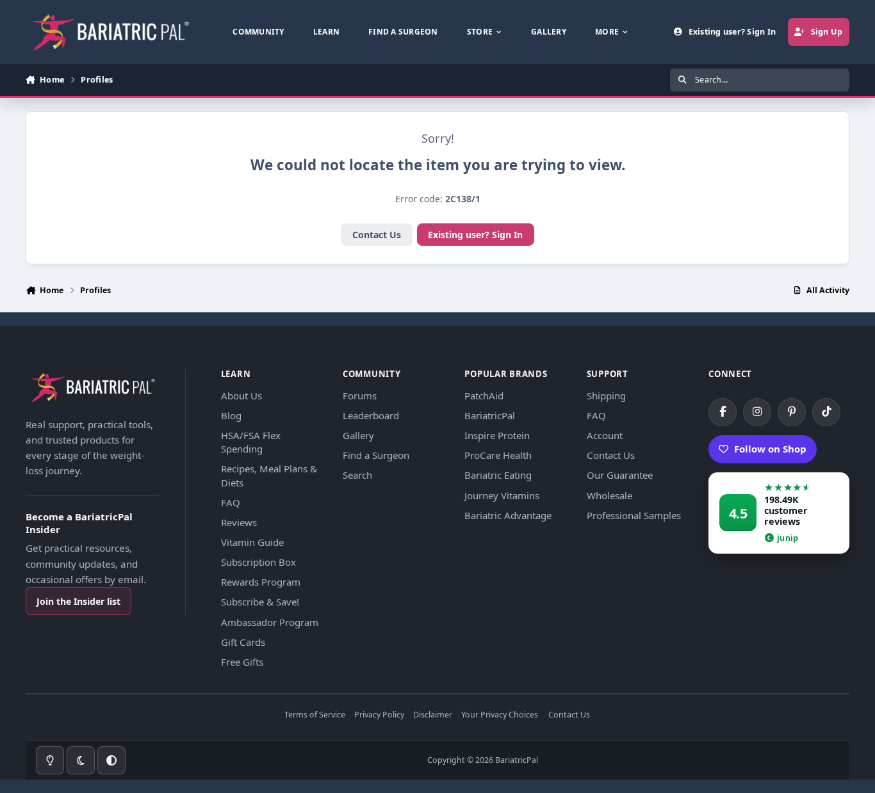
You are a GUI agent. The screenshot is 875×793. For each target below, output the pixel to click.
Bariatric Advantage (508, 515)
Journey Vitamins (501, 495)
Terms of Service (314, 715)
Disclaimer (432, 715)
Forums (360, 395)
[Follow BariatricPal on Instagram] (757, 412)
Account (605, 435)
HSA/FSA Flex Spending (251, 442)
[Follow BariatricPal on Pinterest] (792, 412)
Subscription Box (258, 562)
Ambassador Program (269, 622)
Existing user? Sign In (475, 234)
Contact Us (376, 234)
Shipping (606, 395)
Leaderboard (371, 415)
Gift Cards (243, 642)
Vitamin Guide (252, 542)
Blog (231, 415)
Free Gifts (242, 661)
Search (357, 475)
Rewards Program (260, 581)
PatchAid (483, 395)
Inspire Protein (497, 435)
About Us (241, 395)
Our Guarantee (620, 475)
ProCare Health (498, 455)
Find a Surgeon (376, 455)
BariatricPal (489, 415)
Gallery (358, 435)
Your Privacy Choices (499, 715)
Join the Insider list (78, 601)
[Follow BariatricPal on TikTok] (826, 412)
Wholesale (609, 495)
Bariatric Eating (498, 475)
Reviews (239, 522)
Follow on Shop (770, 448)
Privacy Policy (379, 715)
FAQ (230, 502)
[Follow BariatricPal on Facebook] (722, 412)
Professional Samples (634, 515)
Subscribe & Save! (260, 601)
